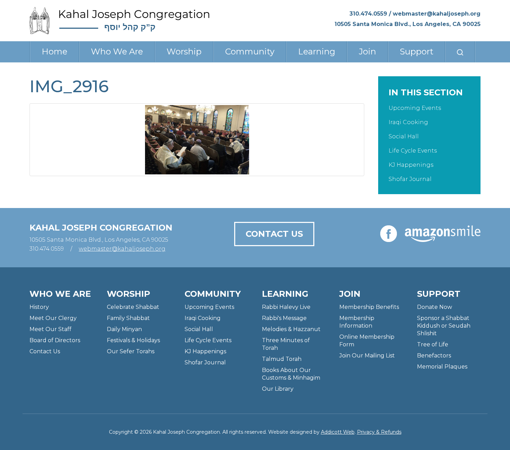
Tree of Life (432, 344)
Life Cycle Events (413, 150)
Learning (316, 51)
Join (367, 51)
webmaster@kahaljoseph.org (437, 13)
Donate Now (434, 307)
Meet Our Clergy (53, 318)
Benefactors (434, 355)
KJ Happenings (411, 165)
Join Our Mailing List (367, 355)
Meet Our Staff (50, 329)
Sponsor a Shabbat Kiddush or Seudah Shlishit (443, 326)
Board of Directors (54, 340)
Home (54, 51)
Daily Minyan (124, 329)
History (39, 307)
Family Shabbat (128, 318)
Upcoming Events (415, 108)
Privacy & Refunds (379, 432)
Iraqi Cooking (408, 122)
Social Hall (404, 136)
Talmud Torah (281, 359)
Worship (184, 51)
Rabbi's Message (284, 318)
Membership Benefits (369, 307)
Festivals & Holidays (133, 340)
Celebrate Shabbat (133, 307)
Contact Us (274, 234)
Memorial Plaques (442, 366)
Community (249, 51)
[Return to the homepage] (119, 20)
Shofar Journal (410, 179)
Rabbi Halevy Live (286, 307)
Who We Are (117, 51)
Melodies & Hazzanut (291, 329)
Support (416, 51)
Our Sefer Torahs (130, 351)
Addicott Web (338, 432)
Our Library (278, 389)
